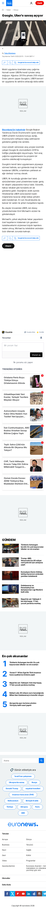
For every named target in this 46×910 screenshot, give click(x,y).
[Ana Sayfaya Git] (9, 3)
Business (5, 845)
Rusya (34, 782)
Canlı (39, 3)
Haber (8, 10)
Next (4, 850)
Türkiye (10, 807)
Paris (37, 807)
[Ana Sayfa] (3, 10)
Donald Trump (12, 788)
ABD (23, 813)
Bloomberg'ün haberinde (13, 129)
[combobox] (23, 760)
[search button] (41, 760)
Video (4, 860)
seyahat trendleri (33, 788)
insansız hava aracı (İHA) (23, 795)
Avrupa (5, 839)
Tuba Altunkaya (9, 53)
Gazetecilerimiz (8, 866)
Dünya (16, 10)
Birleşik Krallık (32, 801)
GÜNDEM (8, 540)
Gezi (4, 855)
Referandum (13, 801)
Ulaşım (8, 246)
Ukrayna (24, 807)
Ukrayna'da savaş (16, 782)
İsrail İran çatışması (23, 776)
